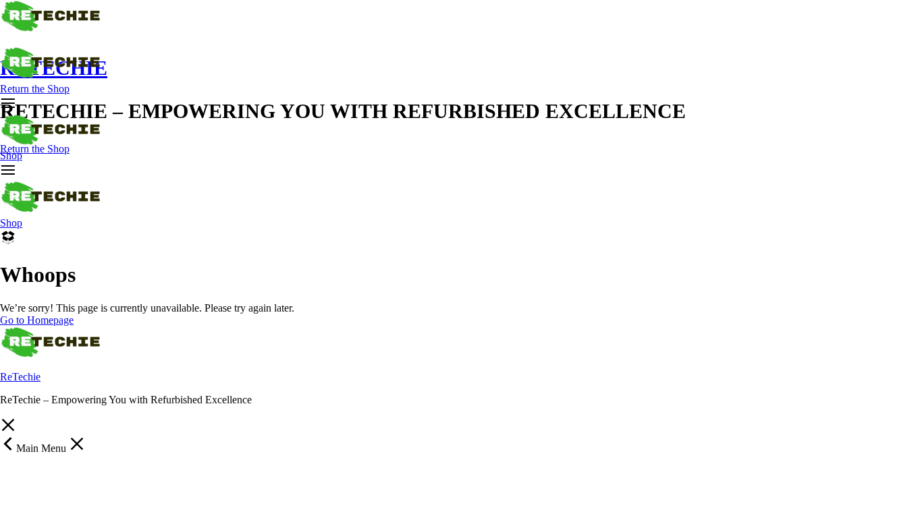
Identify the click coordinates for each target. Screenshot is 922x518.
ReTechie (20, 376)
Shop (11, 155)
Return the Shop (35, 88)
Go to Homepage (37, 320)
